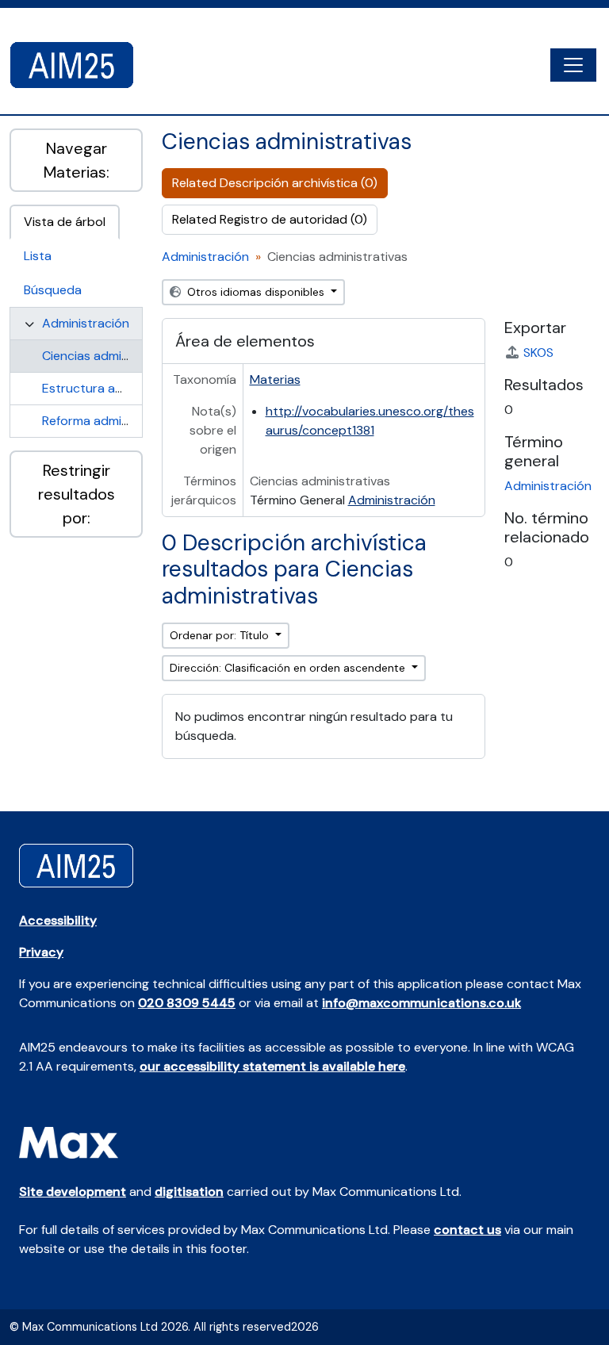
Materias (275, 379)
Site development (72, 1191)
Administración (85, 323)
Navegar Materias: (76, 160)
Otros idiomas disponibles (255, 292)
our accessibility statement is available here (272, 1066)
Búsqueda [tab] (53, 290)
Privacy (41, 952)
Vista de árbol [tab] (64, 221)
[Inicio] (78, 65)
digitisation (189, 1191)
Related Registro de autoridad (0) (269, 219)
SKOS (538, 352)
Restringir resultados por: (76, 494)
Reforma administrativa (109, 420)
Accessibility (58, 920)
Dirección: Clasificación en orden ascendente (289, 668)
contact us (467, 1229)
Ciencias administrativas (112, 355)
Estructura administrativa (116, 388)
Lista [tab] (38, 255)
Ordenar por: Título (221, 635)
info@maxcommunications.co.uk (421, 1002)
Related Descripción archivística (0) (274, 182)
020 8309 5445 (187, 1002)
